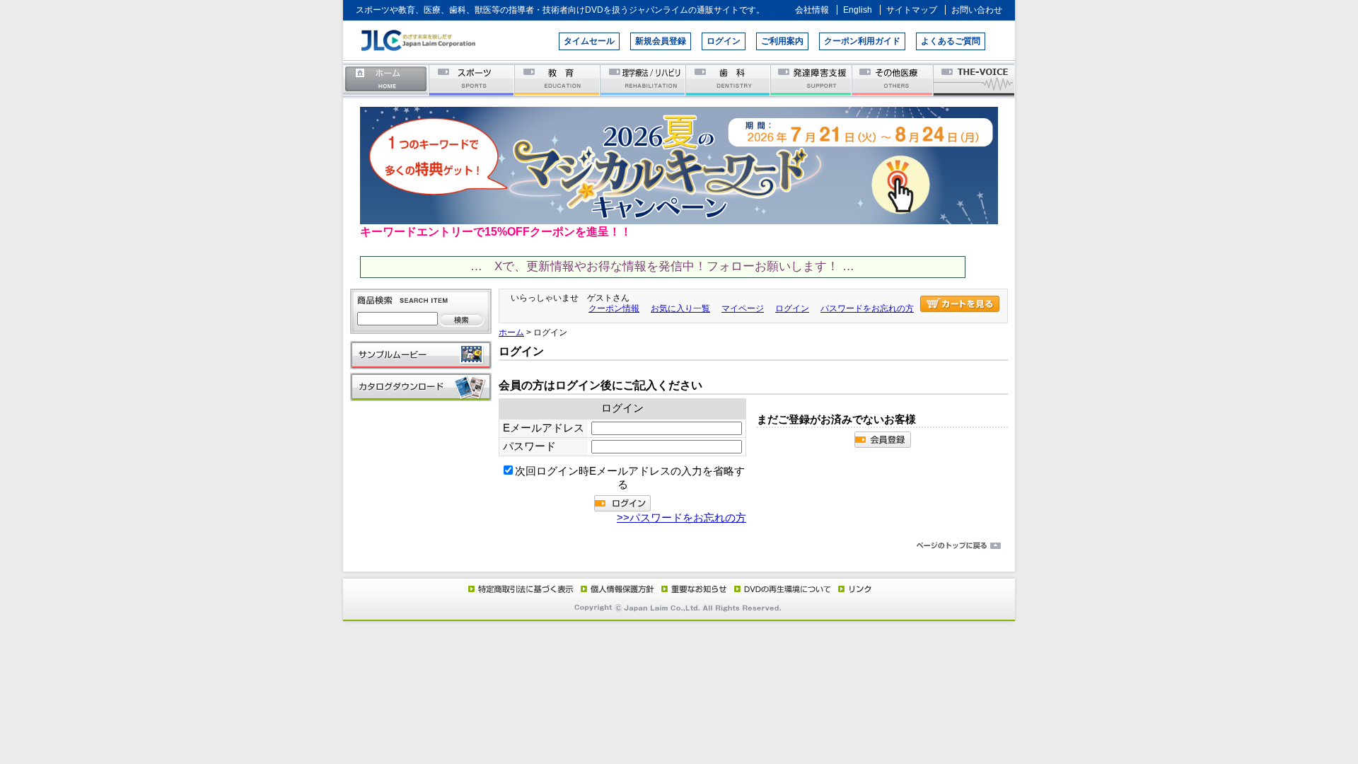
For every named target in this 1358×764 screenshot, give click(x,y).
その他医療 (893, 79)
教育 (557, 79)
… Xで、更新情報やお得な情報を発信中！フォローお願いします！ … (662, 266)
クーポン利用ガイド (862, 41)
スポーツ (472, 79)
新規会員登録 (660, 41)
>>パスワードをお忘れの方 (681, 517)
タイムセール (589, 41)
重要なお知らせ (691, 588)
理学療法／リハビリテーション (643, 79)
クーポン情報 (613, 308)
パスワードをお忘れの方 (867, 308)
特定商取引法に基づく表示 (519, 588)
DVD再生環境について (784, 588)
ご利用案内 (782, 41)
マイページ (742, 308)
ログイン (724, 41)
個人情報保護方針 (615, 588)
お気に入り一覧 (680, 308)
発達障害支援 (812, 79)
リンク (854, 588)
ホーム (386, 79)
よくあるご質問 (950, 41)
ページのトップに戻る (679, 546)
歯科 (729, 79)
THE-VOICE (974, 79)
